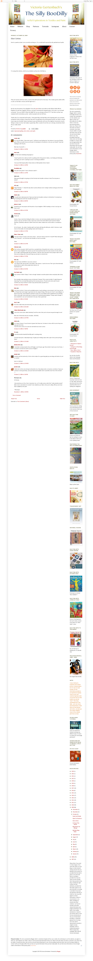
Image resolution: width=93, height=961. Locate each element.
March (74, 849)
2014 (72, 795)
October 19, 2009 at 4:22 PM (21, 210)
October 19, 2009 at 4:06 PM (21, 191)
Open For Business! (77, 818)
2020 (72, 781)
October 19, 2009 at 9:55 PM (21, 269)
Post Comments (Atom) (23, 401)
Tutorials (45, 27)
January (75, 854)
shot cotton (27, 131)
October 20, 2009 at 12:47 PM (21, 317)
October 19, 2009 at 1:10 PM (21, 149)
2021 (72, 778)
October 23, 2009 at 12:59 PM (21, 363)
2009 (72, 807)
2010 (72, 805)
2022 (72, 776)
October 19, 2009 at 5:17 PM (21, 231)
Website (20, 27)
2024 (72, 771)
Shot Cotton (76, 820)
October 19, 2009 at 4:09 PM (21, 201)
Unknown (16, 247)
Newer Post (14, 398)
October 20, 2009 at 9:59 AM (21, 299)
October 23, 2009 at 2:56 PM (21, 374)
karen (15, 152)
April (74, 846)
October (75, 814)
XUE (15, 185)
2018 (72, 785)
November (75, 812)
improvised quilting (18, 131)
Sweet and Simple (77, 816)
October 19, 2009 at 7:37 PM (21, 256)
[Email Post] (29, 128)
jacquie (15, 354)
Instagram (55, 27)
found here (78, 153)
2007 (72, 859)
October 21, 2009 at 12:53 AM (21, 341)
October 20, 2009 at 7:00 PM (21, 329)
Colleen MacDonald (18, 310)
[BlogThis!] (33, 128)
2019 (72, 783)
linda (15, 288)
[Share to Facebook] (36, 128)
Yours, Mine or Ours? (76, 350)
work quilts (32, 131)
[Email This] (32, 128)
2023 (72, 773)
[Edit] (81, 945)
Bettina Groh (17, 344)
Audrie (15, 195)
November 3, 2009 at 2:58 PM (21, 392)
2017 (72, 788)
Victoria (16, 213)
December (75, 809)
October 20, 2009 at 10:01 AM (21, 306)
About (64, 27)
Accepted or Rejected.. (76, 351)
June (74, 842)
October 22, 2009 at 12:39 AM (21, 351)
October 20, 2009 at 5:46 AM (21, 284)
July (74, 839)
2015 (72, 793)
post (37, 108)
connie (15, 138)
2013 (72, 797)
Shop (28, 27)
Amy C (15, 302)
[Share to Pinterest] (37, 128)
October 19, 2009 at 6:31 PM (21, 243)
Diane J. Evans (17, 234)
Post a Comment (17, 395)
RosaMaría (16, 168)
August (75, 837)
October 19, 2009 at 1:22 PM (21, 172)
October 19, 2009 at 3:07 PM (21, 182)
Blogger (58, 951)
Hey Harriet (16, 272)
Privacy (13, 30)
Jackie (15, 321)
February (75, 851)
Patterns (36, 27)
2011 (72, 802)
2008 (72, 857)
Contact (72, 27)
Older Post (62, 398)
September (75, 834)
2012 (72, 800)
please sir (16, 204)
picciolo (16, 366)
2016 (72, 790)
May (74, 844)
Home (12, 27)
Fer (15, 332)
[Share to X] (35, 128)
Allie (15, 259)
